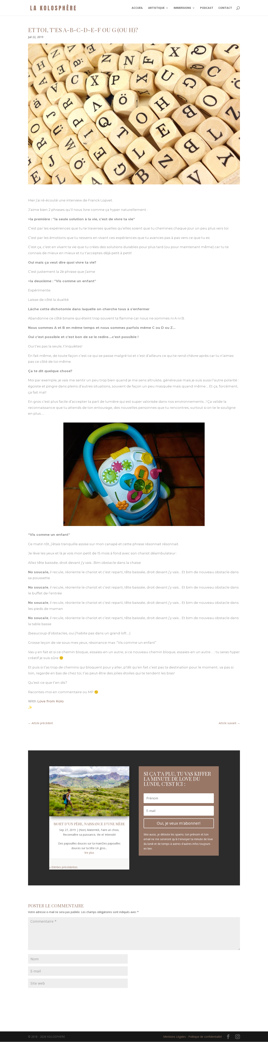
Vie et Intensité (106, 834)
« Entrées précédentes (63, 867)
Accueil (137, 8)
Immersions (182, 8)
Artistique (156, 8)
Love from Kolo (50, 701)
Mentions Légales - (175, 1036)
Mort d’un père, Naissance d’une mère (89, 824)
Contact (225, 8)
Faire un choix (110, 830)
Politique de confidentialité (205, 1036)
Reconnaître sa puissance (79, 834)
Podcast (206, 8)
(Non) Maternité (89, 830)
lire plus (89, 852)
